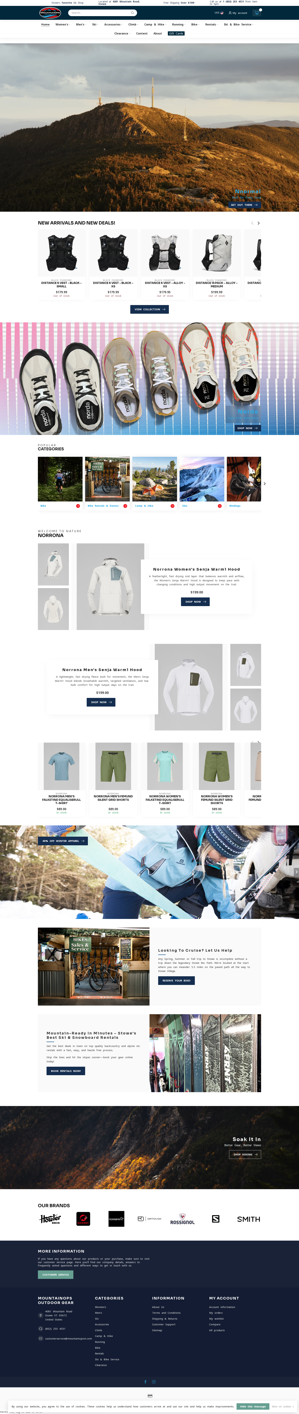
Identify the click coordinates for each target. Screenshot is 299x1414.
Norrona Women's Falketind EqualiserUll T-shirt (165, 800)
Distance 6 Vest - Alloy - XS (165, 284)
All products (217, 1330)
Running (177, 24)
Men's (80, 24)
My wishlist (216, 1318)
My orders (216, 1312)
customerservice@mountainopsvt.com (68, 1338)
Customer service (55, 1274)
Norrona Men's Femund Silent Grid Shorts (113, 798)
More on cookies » (283, 1406)
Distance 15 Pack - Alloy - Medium (217, 284)
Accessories (112, 24)
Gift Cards (176, 33)
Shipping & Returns (164, 1318)
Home (45, 24)
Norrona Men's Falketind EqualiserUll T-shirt (61, 800)
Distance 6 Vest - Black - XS (113, 284)
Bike (194, 24)
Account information (222, 1307)
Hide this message (253, 1406)
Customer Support (163, 1324)
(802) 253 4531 (55, 1328)
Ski (94, 24)
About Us (158, 1307)
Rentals (210, 24)
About (157, 33)
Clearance (121, 33)
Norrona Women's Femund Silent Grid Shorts (217, 800)
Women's (62, 24)
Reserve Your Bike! (176, 980)
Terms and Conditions (166, 1312)
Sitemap (157, 1330)
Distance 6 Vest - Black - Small (61, 284)
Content (142, 33)
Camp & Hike (154, 24)
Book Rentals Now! (66, 1071)
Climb (132, 24)
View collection (147, 309)
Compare (214, 1324)
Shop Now (193, 601)
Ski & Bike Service (237, 24)
